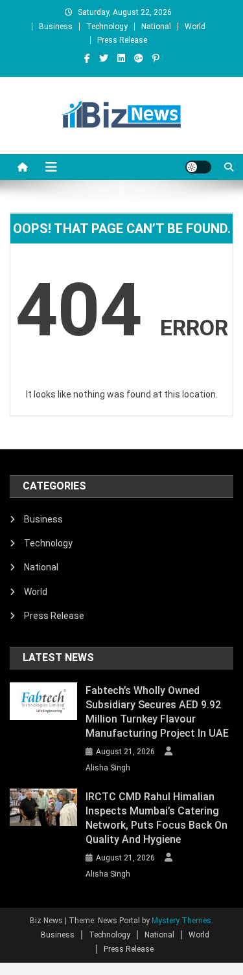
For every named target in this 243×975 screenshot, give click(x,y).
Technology (107, 26)
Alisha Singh (108, 767)
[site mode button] (198, 167)
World (195, 26)
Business (56, 26)
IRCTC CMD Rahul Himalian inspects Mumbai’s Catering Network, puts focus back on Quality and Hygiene (156, 818)
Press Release (122, 40)
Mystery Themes (181, 920)
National (156, 26)
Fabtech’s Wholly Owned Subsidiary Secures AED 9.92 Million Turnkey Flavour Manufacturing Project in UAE (157, 711)
